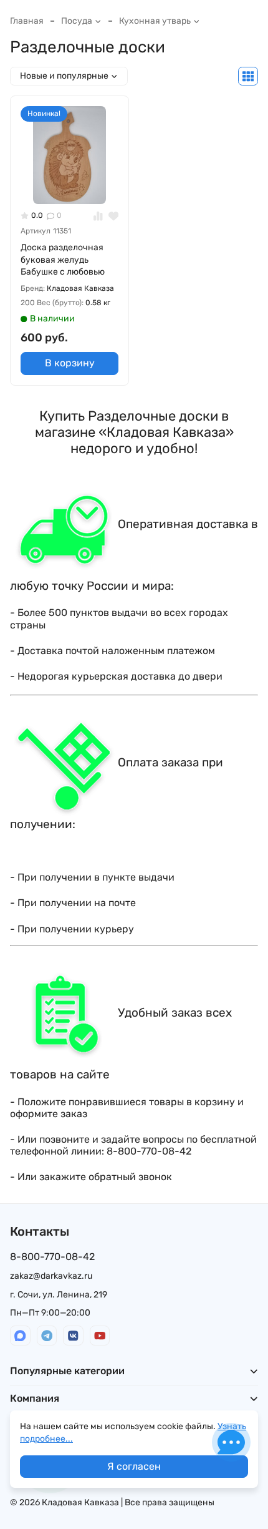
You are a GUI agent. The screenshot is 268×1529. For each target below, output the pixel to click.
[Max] (20, 1336)
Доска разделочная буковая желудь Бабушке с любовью (63, 259)
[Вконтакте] (73, 1336)
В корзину (70, 363)
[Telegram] (47, 1336)
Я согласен (134, 1466)
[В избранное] (113, 215)
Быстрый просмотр (74, 184)
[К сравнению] (98, 215)
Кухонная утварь (155, 21)
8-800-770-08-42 (52, 1257)
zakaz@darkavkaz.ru (51, 1276)
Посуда (76, 21)
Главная (27, 21)
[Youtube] (100, 1336)
